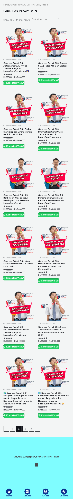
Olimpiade (15, 5)
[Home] (9, 492)
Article (45, 495)
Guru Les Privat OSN (30, 5)
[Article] (46, 492)
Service (27, 495)
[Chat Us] (64, 492)
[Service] (27, 492)
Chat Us (64, 495)
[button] (36, 465)
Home (6, 5)
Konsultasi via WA (15, 83)
